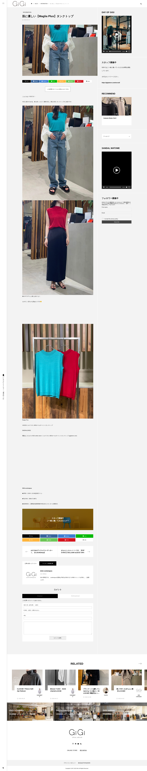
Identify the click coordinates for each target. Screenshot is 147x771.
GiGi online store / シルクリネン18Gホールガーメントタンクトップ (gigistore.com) (54, 435)
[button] (116, 34)
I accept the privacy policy (111, 218)
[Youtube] (78, 743)
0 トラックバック (76, 596)
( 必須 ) (31, 605)
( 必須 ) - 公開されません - (32, 610)
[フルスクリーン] (129, 51)
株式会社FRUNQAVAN (84, 763)
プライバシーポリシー (70, 763)
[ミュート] (126, 51)
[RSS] (3, 767)
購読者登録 (83, 750)
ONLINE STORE (72, 750)
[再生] (104, 51)
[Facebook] (75, 743)
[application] (117, 34)
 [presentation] (139, 663)
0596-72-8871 (33, 498)
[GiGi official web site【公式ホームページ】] (19, 3)
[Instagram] (73, 743)
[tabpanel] (117, 111)
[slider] (115, 51)
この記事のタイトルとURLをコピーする (57, 89)
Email (103, 213)
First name (105, 207)
